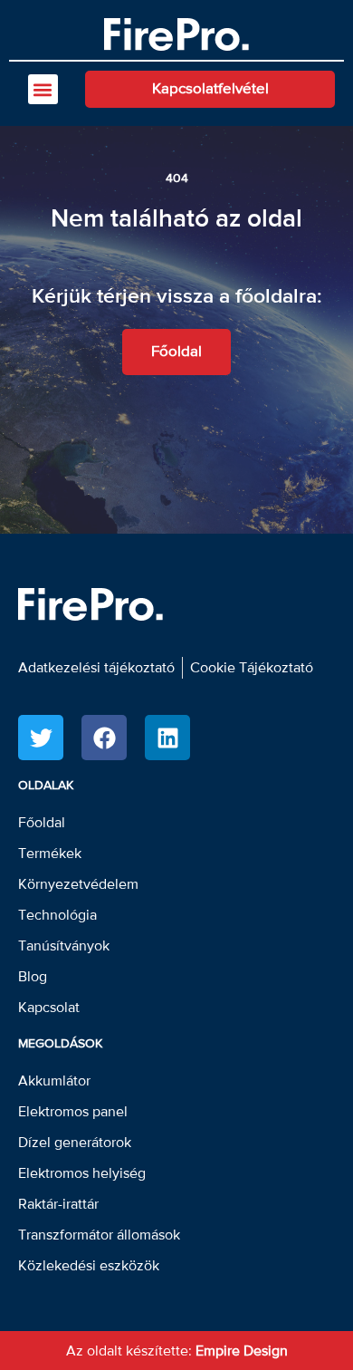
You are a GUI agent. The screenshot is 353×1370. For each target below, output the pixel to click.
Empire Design (242, 1351)
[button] (43, 89)
